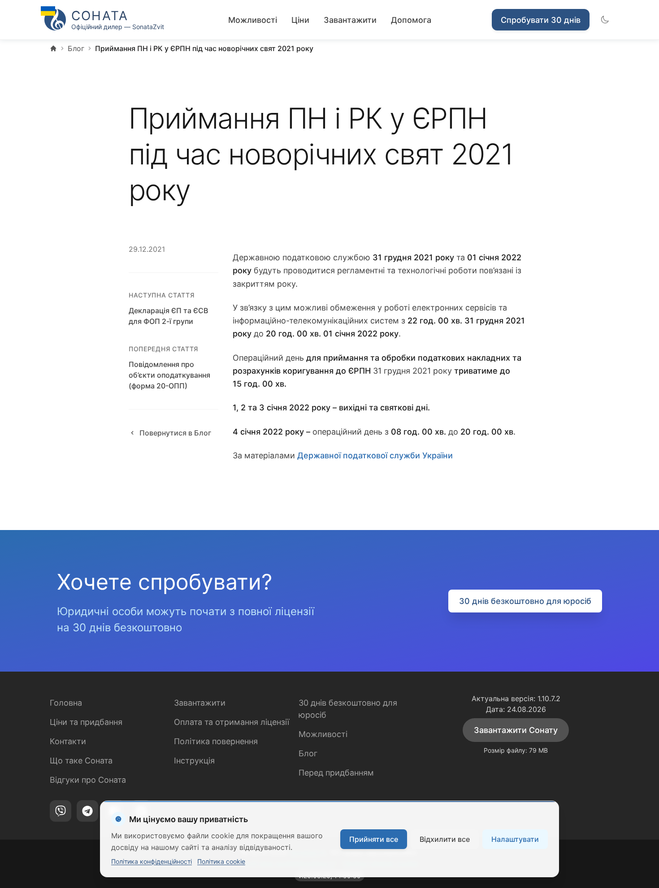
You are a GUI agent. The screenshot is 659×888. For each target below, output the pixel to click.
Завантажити (350, 20)
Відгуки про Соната (88, 780)
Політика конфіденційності (151, 861)
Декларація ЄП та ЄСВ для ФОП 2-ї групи (168, 316)
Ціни (300, 20)
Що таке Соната (81, 760)
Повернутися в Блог (175, 432)
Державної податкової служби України (375, 455)
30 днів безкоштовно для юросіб (525, 601)
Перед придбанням (336, 772)
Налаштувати (515, 839)
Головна (66, 702)
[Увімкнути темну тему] (605, 20)
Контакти (68, 741)
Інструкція (194, 760)
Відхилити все (445, 839)
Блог (308, 753)
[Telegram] (87, 811)
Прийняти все (373, 839)
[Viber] (60, 811)
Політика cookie (221, 861)
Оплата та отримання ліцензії (231, 722)
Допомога (411, 20)
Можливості (252, 20)
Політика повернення (216, 741)
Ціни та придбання (86, 722)
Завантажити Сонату (516, 730)
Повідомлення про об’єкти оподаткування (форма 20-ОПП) (169, 375)
